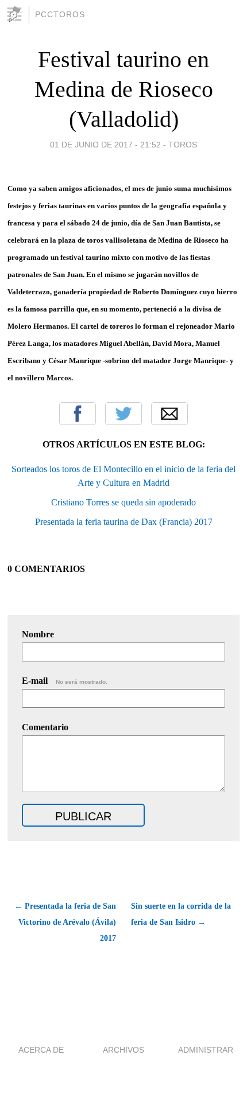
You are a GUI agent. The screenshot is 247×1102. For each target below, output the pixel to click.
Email (169, 413)
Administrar (205, 1049)
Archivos (123, 1049)
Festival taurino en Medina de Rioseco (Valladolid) (123, 89)
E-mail (64, 681)
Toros (182, 144)
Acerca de (41, 1049)
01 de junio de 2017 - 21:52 (105, 144)
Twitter (123, 413)
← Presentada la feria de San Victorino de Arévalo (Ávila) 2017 (64, 922)
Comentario (45, 727)
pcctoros (60, 14)
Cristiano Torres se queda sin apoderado (123, 502)
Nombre (38, 634)
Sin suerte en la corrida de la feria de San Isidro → (181, 914)
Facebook (77, 413)
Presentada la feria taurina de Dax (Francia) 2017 (124, 522)
